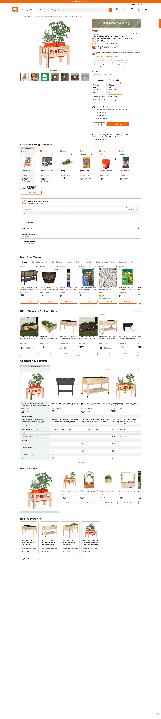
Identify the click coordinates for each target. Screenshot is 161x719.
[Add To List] (134, 33)
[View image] (24, 77)
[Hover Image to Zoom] (55, 44)
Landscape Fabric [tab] (73, 262)
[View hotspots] (55, 77)
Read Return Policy (101, 139)
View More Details (99, 66)
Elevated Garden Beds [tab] (39, 262)
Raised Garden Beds (40, 16)
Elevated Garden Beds (55, 16)
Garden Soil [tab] (123, 262)
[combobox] (76, 10)
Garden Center (28, 16)
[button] (80, 222)
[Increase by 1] (103, 124)
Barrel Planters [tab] (57, 262)
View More (80, 462)
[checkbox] (21, 151)
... (21, 16)
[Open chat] (160, 23)
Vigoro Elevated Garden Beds (72, 16)
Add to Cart (118, 124)
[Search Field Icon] (110, 10)
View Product (26, 551)
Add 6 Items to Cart (31, 192)
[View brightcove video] (65, 77)
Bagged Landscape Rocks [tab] (105, 262)
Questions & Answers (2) (110, 43)
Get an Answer (132, 209)
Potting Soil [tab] (87, 262)
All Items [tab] (24, 262)
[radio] (96, 112)
